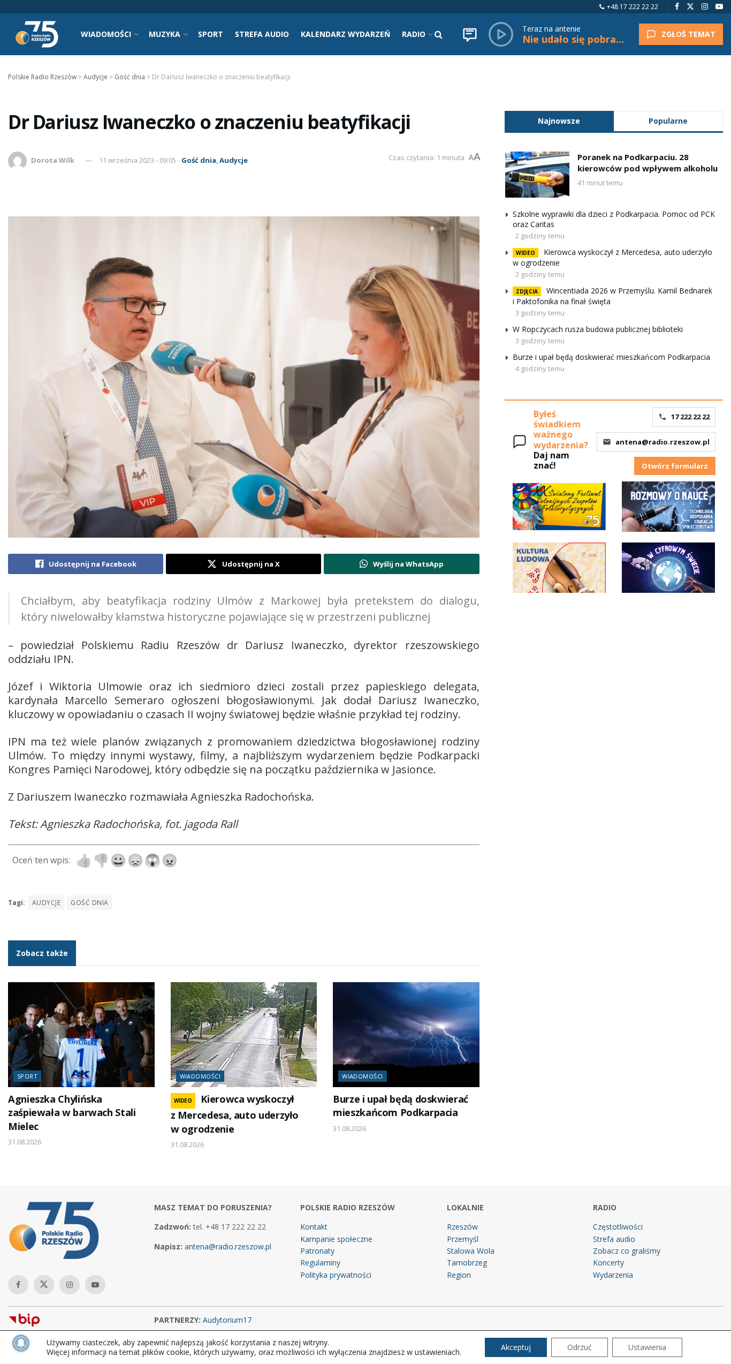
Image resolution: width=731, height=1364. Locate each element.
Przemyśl (462, 1239)
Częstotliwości (618, 1227)
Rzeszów (462, 1227)
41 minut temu (600, 182)
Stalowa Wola (470, 1251)
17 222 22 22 (690, 416)
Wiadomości (200, 1076)
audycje (46, 902)
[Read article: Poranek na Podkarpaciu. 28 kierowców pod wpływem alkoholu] (537, 175)
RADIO (413, 34)
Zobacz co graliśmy (626, 1251)
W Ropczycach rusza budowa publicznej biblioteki (598, 329)
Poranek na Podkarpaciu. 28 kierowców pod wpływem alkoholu (647, 163)
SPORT (210, 34)
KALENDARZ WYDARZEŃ (345, 34)
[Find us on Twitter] (690, 6)
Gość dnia (198, 160)
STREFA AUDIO (262, 34)
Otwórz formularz (675, 466)
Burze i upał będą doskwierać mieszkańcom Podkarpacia (400, 1105)
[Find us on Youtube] (719, 6)
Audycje (233, 160)
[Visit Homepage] (37, 34)
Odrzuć (579, 1347)
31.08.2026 (24, 1142)
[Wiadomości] (470, 34)
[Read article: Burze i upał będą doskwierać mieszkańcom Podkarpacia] (406, 1034)
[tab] (559, 121)
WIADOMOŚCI (106, 34)
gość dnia (89, 902)
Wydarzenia (613, 1275)
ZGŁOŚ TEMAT (688, 34)
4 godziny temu (540, 368)
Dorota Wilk (52, 160)
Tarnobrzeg (467, 1262)
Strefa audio (614, 1239)
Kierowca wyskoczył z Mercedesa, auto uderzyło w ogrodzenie (235, 1113)
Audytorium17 (227, 1320)
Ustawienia (647, 1347)
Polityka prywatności (335, 1275)
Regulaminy (320, 1262)
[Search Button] (439, 34)
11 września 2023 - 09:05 (137, 160)
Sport (27, 1076)
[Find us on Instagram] (705, 6)
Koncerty (608, 1262)
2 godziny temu (540, 235)
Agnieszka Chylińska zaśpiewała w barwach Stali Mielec (72, 1112)
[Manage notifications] (20, 1343)
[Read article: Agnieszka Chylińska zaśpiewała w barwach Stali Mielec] (81, 1034)
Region (459, 1275)
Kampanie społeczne (336, 1239)
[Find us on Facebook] (677, 6)
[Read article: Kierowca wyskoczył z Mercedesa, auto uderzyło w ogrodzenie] (244, 1034)
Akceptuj (516, 1347)
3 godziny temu (540, 313)
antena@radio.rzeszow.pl (662, 442)
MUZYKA (164, 34)
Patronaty (317, 1251)
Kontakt (314, 1227)
